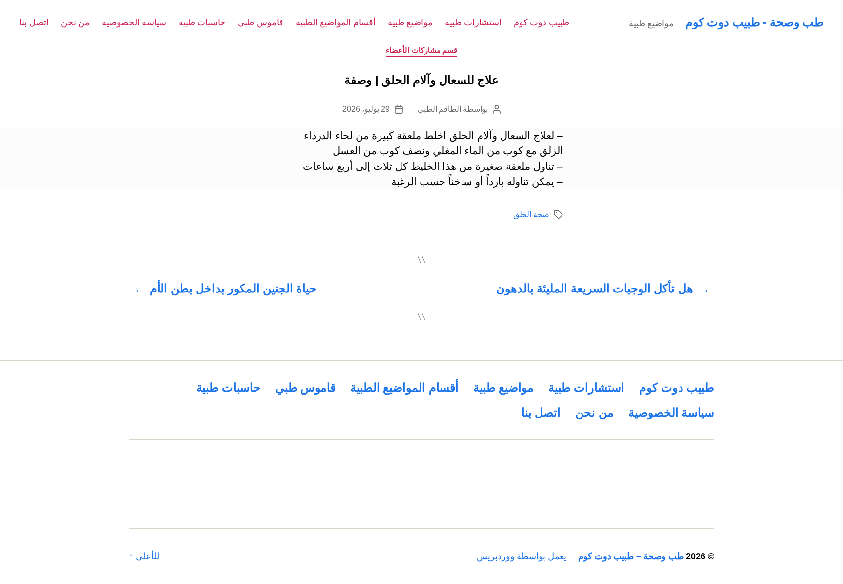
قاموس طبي (260, 22)
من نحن (75, 22)
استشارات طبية (473, 22)
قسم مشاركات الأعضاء (421, 50)
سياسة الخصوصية (134, 22)
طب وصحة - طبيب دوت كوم (754, 22)
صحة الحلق (531, 214)
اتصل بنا (34, 22)
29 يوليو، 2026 (365, 109)
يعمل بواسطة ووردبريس (521, 556)
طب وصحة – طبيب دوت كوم (631, 556)
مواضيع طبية (410, 22)
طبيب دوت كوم (541, 22)
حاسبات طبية (202, 22)
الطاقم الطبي (440, 109)
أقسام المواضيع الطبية (336, 22)
